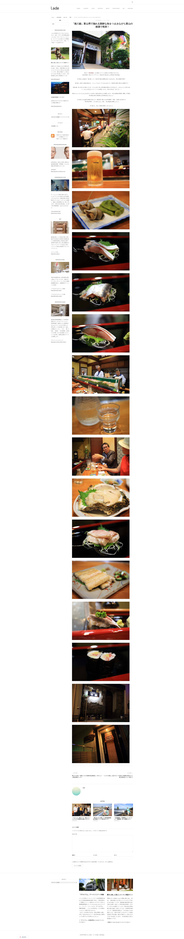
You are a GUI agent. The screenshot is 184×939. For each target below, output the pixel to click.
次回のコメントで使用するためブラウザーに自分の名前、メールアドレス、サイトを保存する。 (93, 861)
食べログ (65, 17)
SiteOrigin (101, 934)
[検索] (67, 23)
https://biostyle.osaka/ (56, 296)
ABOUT (107, 8)
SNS (123, 8)
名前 (73, 855)
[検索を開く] (132, 2)
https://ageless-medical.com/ (58, 171)
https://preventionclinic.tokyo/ (58, 342)
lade (84, 787)
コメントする (106, 20)
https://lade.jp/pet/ (55, 79)
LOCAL (93, 8)
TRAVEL (78, 8)
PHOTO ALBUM (116, 8)
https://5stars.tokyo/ (56, 213)
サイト (115, 855)
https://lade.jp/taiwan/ (56, 106)
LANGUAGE (130, 8)
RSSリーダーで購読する (62, 138)
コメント (74, 834)
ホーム (53, 17)
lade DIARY (59, 17)
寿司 (70, 17)
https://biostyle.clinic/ (56, 290)
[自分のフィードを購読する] (52, 137)
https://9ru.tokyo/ (55, 254)
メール (95, 855)
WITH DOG (100, 8)
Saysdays (91, 73)
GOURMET (86, 8)
